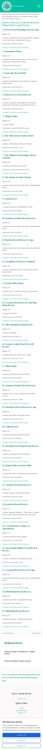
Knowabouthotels (18, 6)
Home (21, 708)
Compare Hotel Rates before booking (15, 47)
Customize (21, 740)
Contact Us (21, 699)
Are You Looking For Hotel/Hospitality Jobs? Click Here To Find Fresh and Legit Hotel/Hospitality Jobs (21, 677)
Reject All (22, 746)
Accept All (21, 735)
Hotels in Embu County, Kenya (18, 661)
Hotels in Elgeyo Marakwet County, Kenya (20, 652)
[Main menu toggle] (39, 6)
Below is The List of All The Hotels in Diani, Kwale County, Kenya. (20, 24)
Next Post (37, 633)
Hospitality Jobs (21, 710)
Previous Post (7, 633)
